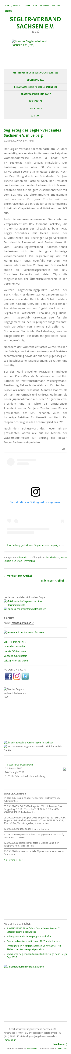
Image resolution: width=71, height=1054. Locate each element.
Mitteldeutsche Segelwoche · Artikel (35, 72)
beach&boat (52, 557)
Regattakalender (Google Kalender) (35, 87)
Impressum (10, 1040)
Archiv (7, 623)
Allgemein (22, 557)
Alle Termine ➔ (10, 860)
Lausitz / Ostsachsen (15, 651)
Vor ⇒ (22, 860)
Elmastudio (61, 1048)
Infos (8, 11)
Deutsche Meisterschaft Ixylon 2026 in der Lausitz (33, 941)
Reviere (55, 5)
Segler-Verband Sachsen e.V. (35, 23)
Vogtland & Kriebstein (15, 655)
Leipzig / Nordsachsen (16, 660)
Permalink (29, 561)
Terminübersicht (16, 605)
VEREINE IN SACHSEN (15, 642)
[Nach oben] (59, 1044)
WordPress (32, 1048)
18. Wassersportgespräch (19, 764)
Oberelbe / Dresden (15, 646)
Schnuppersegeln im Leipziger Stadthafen (29, 936)
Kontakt (35, 115)
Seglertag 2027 (35, 80)
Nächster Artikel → (54, 580)
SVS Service (35, 101)
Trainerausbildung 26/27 (36, 94)
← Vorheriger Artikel (18, 575)
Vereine (44, 5)
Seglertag (17, 561)
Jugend (16, 5)
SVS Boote (36, 108)
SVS (7, 5)
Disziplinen (30, 5)
